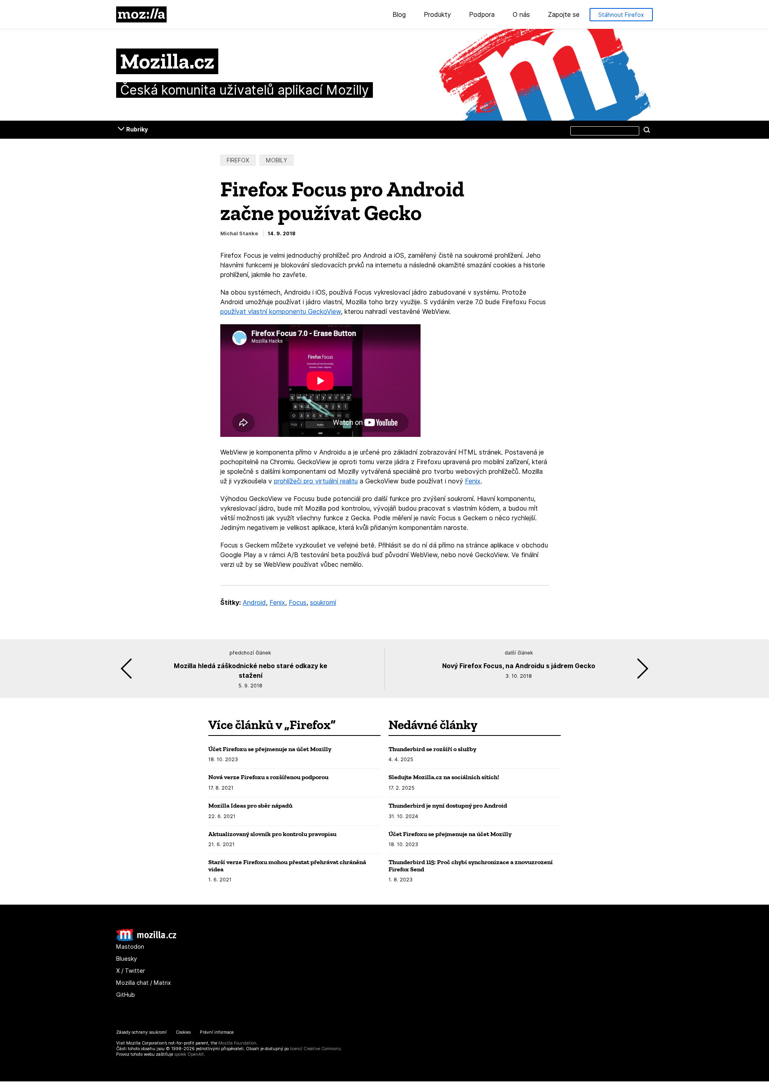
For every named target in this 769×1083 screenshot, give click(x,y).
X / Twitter (130, 970)
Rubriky (137, 129)
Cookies (183, 1032)
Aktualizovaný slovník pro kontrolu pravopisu (272, 834)
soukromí (323, 602)
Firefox (238, 160)
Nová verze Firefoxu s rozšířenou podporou (268, 777)
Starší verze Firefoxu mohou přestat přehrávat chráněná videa (287, 865)
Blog (399, 14)
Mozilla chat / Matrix (143, 982)
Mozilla (141, 14)
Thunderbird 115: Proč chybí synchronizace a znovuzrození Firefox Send (471, 865)
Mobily (276, 160)
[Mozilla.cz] (146, 939)
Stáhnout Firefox (621, 14)
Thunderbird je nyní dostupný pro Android (448, 805)
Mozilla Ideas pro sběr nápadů (250, 805)
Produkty (437, 14)
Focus (297, 602)
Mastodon (130, 946)
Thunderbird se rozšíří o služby (432, 749)
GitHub (125, 994)
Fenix (473, 481)
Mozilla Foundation (237, 1043)
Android (254, 602)
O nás (521, 14)
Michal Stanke (239, 233)
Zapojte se (564, 14)
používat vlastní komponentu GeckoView (280, 311)
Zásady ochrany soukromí (141, 1032)
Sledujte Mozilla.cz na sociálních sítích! (444, 777)
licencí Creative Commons (315, 1048)
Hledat (647, 129)
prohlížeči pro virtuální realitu (316, 481)
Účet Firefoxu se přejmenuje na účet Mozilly (269, 749)
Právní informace (217, 1032)
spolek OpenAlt (189, 1054)
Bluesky (126, 958)
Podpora (482, 14)
